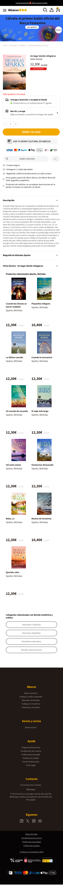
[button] (52, 10)
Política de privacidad (31, 754)
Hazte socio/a (31, 727)
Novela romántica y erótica (38, 45)
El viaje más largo (40, 411)
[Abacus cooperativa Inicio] (18, 11)
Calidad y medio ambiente (30, 696)
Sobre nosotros (31, 693)
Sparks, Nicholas (36, 59)
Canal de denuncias (30, 761)
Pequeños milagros (41, 303)
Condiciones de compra (31, 751)
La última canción (14, 357)
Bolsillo (23, 45)
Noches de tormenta (41, 518)
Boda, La (10, 518)
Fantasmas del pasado (42, 464)
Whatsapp (30, 789)
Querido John (12, 572)
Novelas (14, 45)
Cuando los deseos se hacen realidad (16, 305)
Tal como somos (13, 464)
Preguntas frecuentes (31, 747)
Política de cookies (31, 758)
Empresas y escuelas (31, 707)
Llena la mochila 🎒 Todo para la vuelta (31, 3)
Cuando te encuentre (42, 357)
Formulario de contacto (31, 785)
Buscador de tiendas (31, 700)
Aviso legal (30, 765)
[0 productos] (58, 11)
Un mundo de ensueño (17, 411)
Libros (5, 45)
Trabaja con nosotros (31, 703)
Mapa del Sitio (31, 834)
